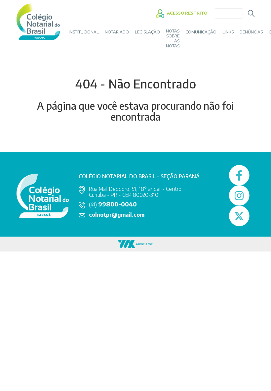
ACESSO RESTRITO (186, 13)
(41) (113, 204)
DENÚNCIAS (251, 31)
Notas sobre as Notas (172, 38)
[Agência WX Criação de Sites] (135, 243)
